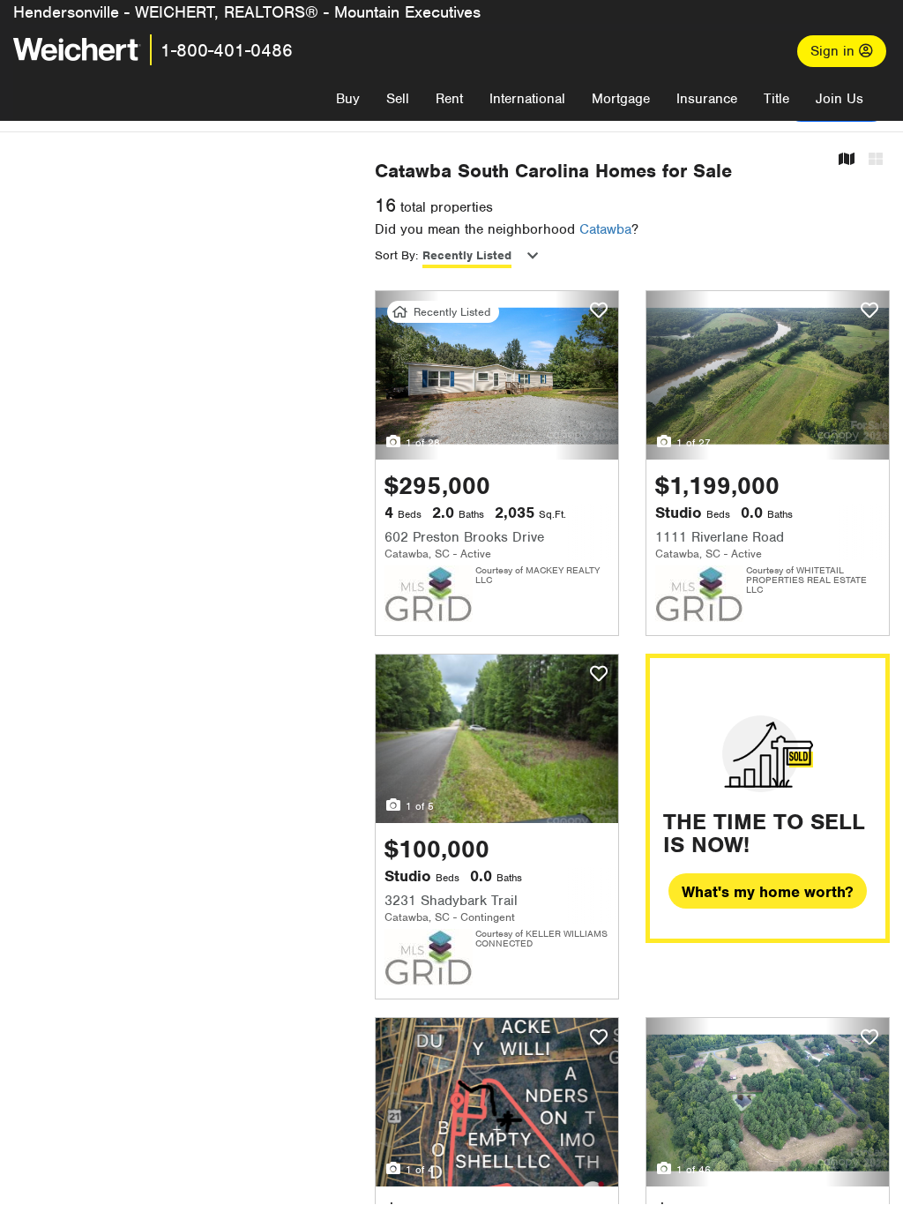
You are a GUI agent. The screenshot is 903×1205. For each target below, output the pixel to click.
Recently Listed (466, 255)
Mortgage (621, 99)
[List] (876, 160)
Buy (348, 99)
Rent (449, 99)
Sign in (834, 51)
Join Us (839, 99)
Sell (397, 99)
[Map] (847, 160)
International (527, 99)
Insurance (706, 99)
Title (776, 99)
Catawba (605, 229)
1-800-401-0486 (226, 50)
